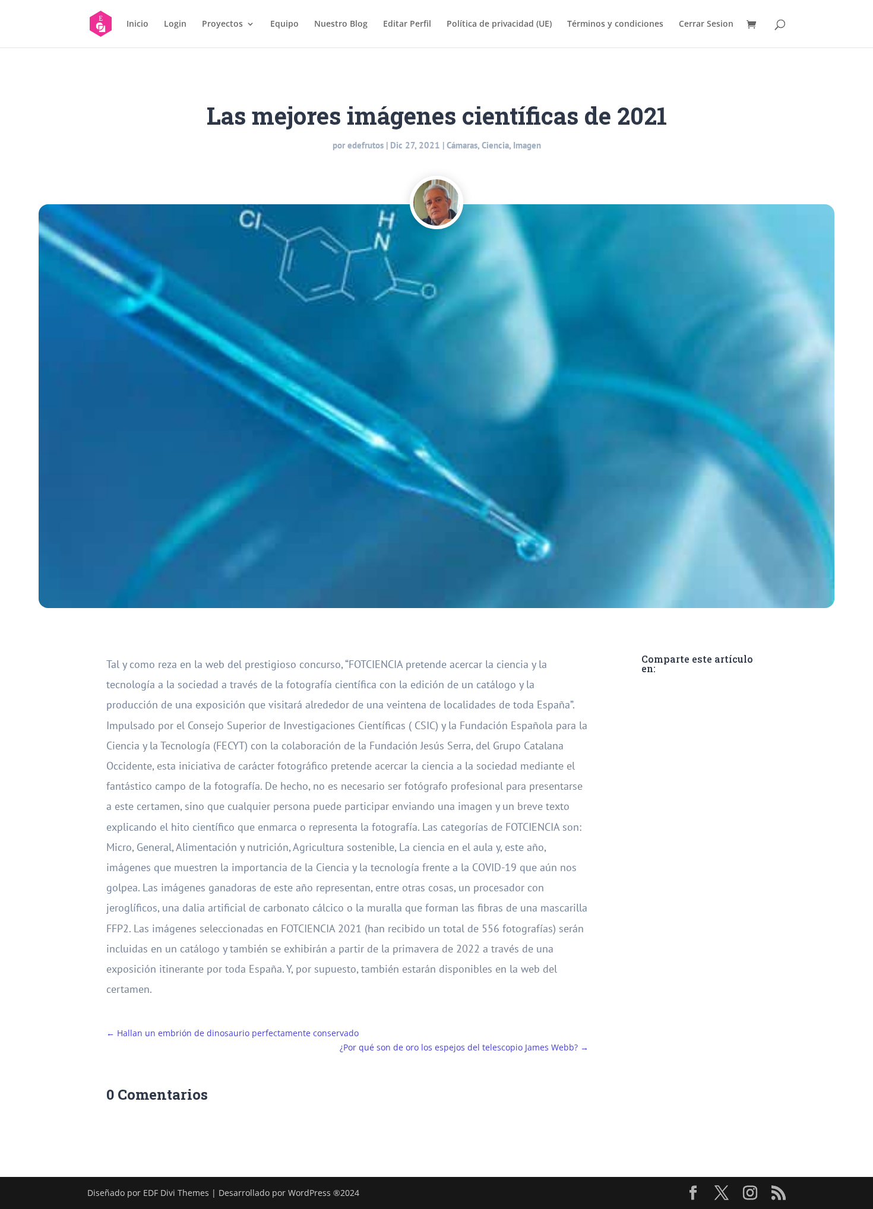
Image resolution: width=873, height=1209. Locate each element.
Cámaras (462, 145)
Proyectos (222, 24)
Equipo (284, 24)
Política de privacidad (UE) (499, 24)
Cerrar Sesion (706, 24)
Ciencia (495, 145)
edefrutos (365, 145)
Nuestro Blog (341, 24)
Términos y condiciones (615, 24)
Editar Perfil (407, 24)
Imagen (527, 145)
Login (175, 24)
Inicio (137, 24)
